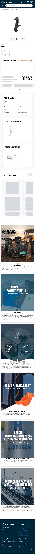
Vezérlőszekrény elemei (8, 544)
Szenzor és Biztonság (7, 543)
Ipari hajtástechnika (7, 546)
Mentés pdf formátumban (28, 90)
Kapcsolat (21, 541)
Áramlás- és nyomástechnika (9, 541)
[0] (27, 2)
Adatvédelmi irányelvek (24, 543)
